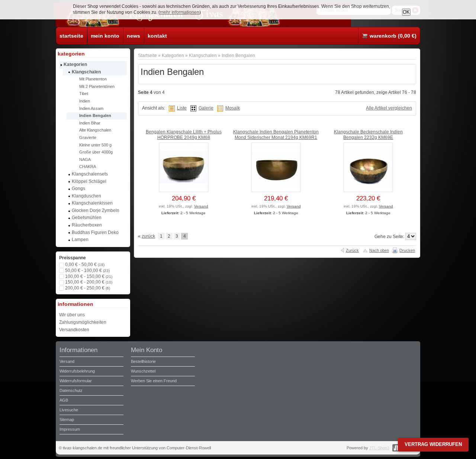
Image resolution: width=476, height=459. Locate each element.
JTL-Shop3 (379, 448)
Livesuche (69, 410)
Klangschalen (203, 55)
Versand (201, 206)
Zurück (352, 250)
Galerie (206, 108)
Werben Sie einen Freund (154, 381)
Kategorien (173, 55)
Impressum (70, 429)
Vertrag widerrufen (433, 444)
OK (406, 12)
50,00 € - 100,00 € (87, 270)
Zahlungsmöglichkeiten (82, 322)
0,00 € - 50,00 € (84, 264)
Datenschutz (71, 390)
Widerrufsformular (76, 381)
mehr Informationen (179, 12)
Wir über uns (72, 314)
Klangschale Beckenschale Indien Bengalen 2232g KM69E (368, 134)
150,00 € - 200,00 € (88, 282)
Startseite (147, 55)
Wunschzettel (143, 371)
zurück (148, 236)
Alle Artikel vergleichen (389, 108)
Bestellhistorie (143, 361)
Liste (182, 108)
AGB (64, 400)
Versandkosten (74, 329)
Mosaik (232, 108)
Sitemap (67, 419)
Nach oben (379, 250)
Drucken (407, 250)
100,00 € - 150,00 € (88, 276)
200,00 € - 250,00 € (87, 288)
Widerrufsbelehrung (77, 371)
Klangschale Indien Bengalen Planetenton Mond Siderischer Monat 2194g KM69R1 (276, 134)
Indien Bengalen (238, 55)
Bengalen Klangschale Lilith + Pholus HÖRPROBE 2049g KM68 (184, 134)
